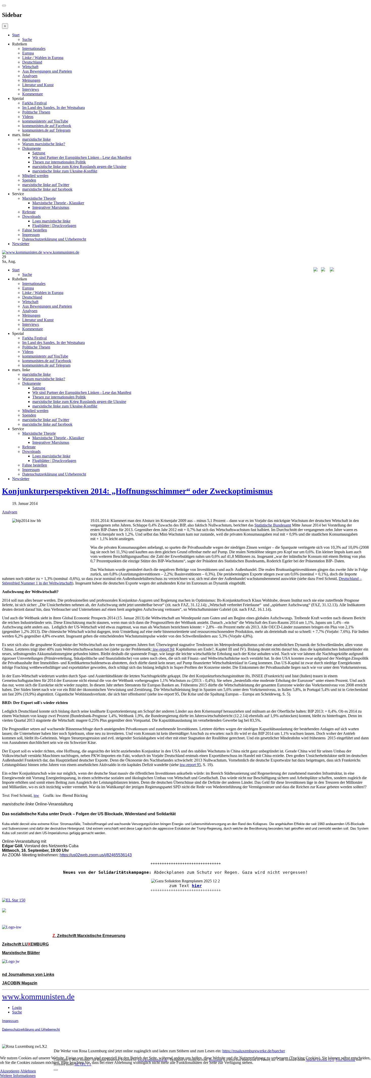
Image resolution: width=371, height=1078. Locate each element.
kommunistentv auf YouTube (45, 121)
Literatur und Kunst (38, 85)
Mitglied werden (35, 175)
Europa (28, 53)
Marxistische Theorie (39, 198)
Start (15, 35)
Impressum (31, 234)
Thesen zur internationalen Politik (59, 162)
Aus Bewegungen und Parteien (47, 71)
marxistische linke (36, 139)
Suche (27, 39)
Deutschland (32, 62)
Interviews (30, 89)
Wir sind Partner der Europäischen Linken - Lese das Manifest (81, 157)
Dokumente (31, 148)
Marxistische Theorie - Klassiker (58, 203)
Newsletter (20, 244)
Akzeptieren (9, 1071)
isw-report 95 (190, 765)
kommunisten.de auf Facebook (46, 126)
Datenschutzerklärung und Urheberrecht (54, 239)
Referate (29, 212)
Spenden (29, 180)
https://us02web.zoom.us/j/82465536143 (96, 855)
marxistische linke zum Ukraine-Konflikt (64, 171)
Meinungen (31, 80)
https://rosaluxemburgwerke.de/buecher (253, 1051)
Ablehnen (28, 1071)
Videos (27, 116)
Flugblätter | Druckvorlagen (54, 225)
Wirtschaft (30, 67)
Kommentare (32, 94)
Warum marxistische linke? (43, 144)
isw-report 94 (163, 649)
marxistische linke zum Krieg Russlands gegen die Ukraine (79, 166)
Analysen (29, 76)
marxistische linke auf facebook (47, 189)
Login (17, 1007)
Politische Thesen (36, 112)
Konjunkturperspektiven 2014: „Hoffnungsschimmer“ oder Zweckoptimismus (137, 491)
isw (36, 795)
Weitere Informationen (18, 1075)
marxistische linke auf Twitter (45, 185)
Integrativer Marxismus (50, 207)
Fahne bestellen (34, 230)
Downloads (31, 216)
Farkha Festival (34, 103)
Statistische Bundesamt (272, 525)
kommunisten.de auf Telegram (46, 130)
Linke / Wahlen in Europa (42, 57)
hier (197, 885)
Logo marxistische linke (51, 221)
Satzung (38, 153)
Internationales (33, 48)
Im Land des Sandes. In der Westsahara (53, 107)
